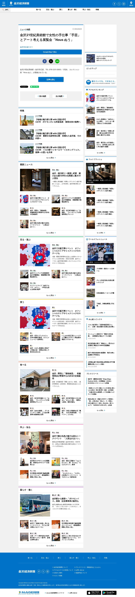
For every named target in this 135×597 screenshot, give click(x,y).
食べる (38, 9)
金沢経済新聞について (61, 567)
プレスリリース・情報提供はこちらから (88, 567)
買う (61, 9)
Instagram (124, 4)
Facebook (114, 4)
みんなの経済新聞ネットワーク (28, 592)
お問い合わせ (80, 570)
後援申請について (81, 573)
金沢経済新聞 (19, 4)
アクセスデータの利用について (63, 570)
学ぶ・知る (86, 9)
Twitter (119, 4)
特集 (97, 9)
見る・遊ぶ (50, 9)
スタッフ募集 (58, 575)
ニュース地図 (25, 29)
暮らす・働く (72, 9)
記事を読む (51, 79)
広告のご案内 (58, 573)
